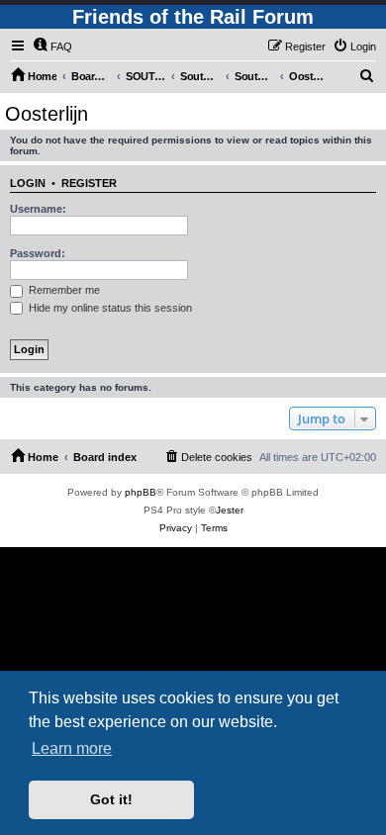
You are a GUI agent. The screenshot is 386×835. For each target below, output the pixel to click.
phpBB (140, 492)
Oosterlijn (46, 114)
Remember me (63, 290)
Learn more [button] (72, 748)
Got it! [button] (111, 799)
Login (28, 183)
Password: (37, 253)
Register (89, 183)
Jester (229, 510)
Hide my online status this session (109, 308)
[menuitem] (52, 46)
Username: (38, 209)
